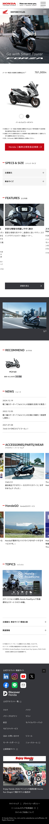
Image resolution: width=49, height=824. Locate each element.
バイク (28, 710)
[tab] (21, 116)
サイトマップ (14, 804)
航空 (5, 722)
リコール (29, 736)
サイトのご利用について (24, 812)
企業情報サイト (9, 749)
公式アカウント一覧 (11, 701)
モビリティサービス (10, 729)
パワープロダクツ (10, 716)
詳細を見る (24, 286)
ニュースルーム (32, 742)
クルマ (5, 710)
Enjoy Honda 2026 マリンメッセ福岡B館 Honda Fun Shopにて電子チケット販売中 (23, 790)
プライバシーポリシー (31, 804)
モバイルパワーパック (34, 722)
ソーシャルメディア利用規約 (22, 808)
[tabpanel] (24, 39)
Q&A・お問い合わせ (11, 736)
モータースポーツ (10, 742)
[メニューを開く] (43, 4)
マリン (28, 716)
